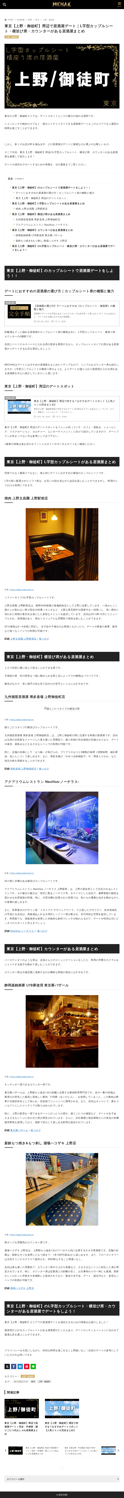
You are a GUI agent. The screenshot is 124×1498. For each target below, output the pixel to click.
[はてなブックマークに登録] (20, 1366)
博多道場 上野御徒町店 (23, 768)
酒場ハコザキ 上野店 (22, 1288)
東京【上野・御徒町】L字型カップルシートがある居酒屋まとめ (48, 203)
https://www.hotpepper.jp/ (22, 589)
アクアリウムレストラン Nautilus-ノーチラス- (42, 224)
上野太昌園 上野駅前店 (23, 638)
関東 (30, 19)
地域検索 (21, 19)
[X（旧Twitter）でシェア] (7, 1366)
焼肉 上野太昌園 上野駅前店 (32, 208)
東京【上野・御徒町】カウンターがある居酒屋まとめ (42, 230)
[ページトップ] (118, 1492)
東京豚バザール (19, 1130)
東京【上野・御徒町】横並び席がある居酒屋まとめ (41, 214)
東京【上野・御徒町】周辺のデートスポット (41, 198)
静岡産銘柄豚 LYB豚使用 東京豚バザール (39, 235)
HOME (10, 19)
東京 (37, 19)
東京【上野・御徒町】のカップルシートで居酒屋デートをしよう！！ (51, 187)
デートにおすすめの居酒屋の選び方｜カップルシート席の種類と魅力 (55, 192)
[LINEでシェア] (33, 1366)
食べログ (44, 638)
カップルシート (21, 1381)
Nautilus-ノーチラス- (22, 931)
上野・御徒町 (48, 19)
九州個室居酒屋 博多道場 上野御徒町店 (38, 219)
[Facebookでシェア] (13, 1366)
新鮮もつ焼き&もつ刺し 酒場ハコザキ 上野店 (41, 240)
